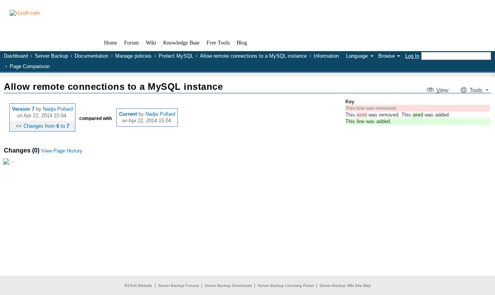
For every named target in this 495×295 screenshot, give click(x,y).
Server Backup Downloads (228, 285)
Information (326, 56)
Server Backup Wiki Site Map (345, 285)
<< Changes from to (42, 126)
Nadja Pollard (58, 109)
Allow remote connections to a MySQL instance (253, 56)
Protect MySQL (176, 56)
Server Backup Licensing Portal (286, 285)
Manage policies (133, 56)
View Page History (61, 151)
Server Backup (51, 56)
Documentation (91, 56)
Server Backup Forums (178, 285)
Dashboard (16, 56)
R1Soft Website (138, 285)
